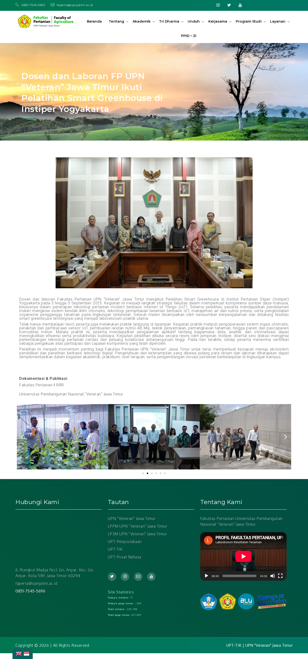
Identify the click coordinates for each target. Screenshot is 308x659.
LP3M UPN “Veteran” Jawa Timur (137, 533)
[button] (143, 473)
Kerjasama (217, 21)
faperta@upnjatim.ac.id (75, 5)
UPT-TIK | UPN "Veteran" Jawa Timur (259, 645)
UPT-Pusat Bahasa (124, 556)
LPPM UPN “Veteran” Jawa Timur (137, 526)
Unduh (194, 21)
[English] (19, 653)
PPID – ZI (188, 36)
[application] (243, 556)
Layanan (277, 21)
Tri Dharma (169, 21)
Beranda (94, 21)
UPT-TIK (115, 549)
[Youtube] (240, 5)
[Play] (206, 575)
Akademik (141, 21)
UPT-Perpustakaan (125, 541)
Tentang (116, 21)
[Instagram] (218, 5)
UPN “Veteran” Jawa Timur (132, 518)
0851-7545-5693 (33, 5)
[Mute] (272, 575)
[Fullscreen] (280, 575)
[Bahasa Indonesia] (26, 653)
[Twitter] (229, 5)
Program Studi (249, 21)
